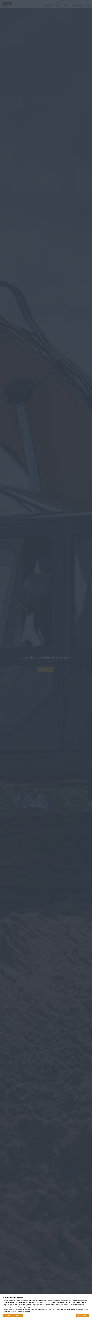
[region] (46, 1307)
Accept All (82, 1316)
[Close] (88, 1298)
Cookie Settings (13, 1316)
